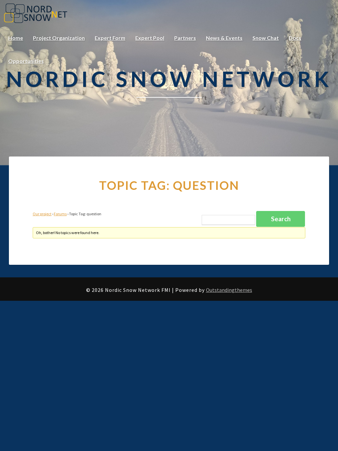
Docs (295, 38)
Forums (60, 213)
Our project (42, 213)
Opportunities (26, 61)
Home (15, 38)
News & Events (224, 38)
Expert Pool (149, 38)
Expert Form (110, 38)
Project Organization (59, 38)
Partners (185, 38)
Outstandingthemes (229, 290)
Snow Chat (266, 38)
